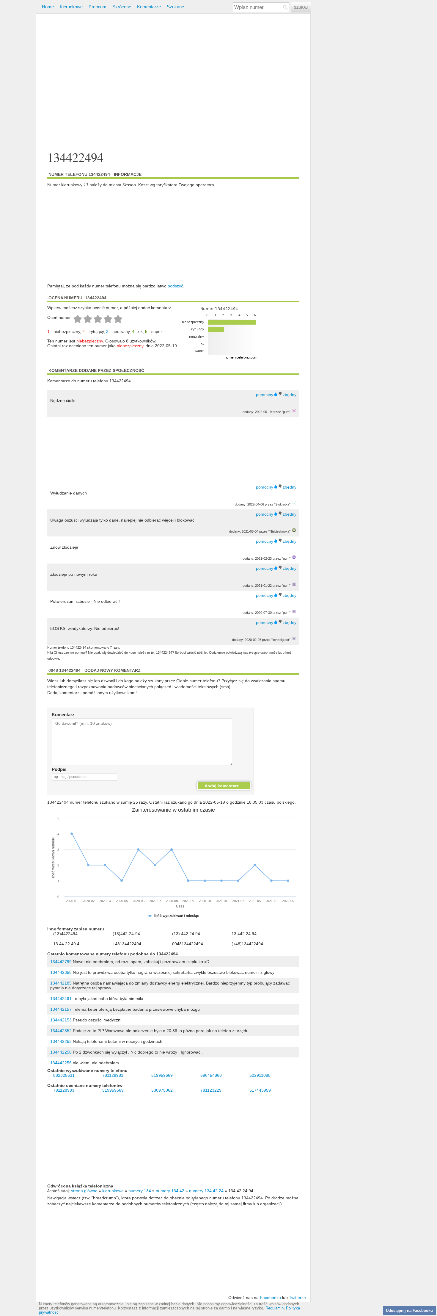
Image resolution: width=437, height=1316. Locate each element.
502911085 (260, 1075)
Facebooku (270, 1297)
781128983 (112, 1075)
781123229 (210, 1090)
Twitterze (297, 1297)
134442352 (61, 1030)
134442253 (61, 1041)
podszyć (175, 286)
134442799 (61, 961)
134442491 (61, 998)
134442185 (61, 983)
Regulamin (274, 1308)
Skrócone (121, 6)
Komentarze (149, 6)
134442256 (61, 1062)
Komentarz (63, 714)
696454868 (211, 1075)
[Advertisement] (173, 83)
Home (48, 6)
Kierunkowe (71, 6)
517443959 (260, 1090)
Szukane (175, 6)
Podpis (59, 769)
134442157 (61, 1009)
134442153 (61, 1020)
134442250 (61, 1052)
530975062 (162, 1090)
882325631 (64, 1075)
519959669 (162, 1075)
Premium (97, 6)
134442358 (61, 972)
